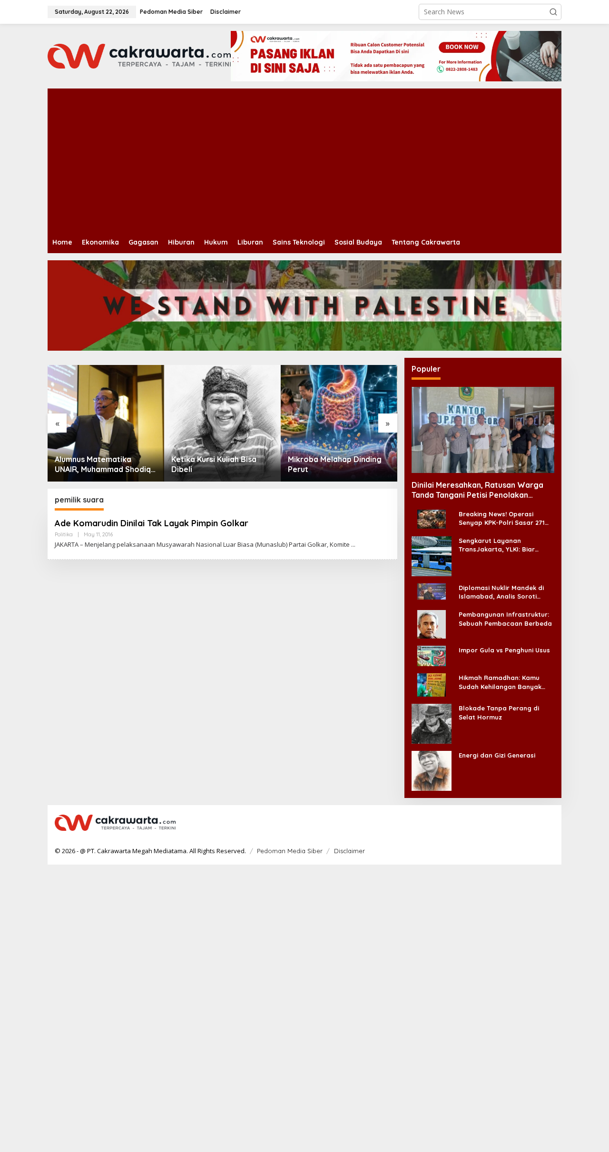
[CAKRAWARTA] (139, 55)
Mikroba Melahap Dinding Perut (335, 464)
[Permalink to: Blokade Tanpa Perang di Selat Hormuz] (432, 723)
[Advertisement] (285, 1007)
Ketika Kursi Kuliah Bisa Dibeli (213, 464)
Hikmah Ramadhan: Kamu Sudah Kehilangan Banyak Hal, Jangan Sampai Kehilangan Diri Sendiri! (500, 682)
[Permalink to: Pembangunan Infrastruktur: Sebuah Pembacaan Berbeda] (431, 623)
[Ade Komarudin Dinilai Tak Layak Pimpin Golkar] (353, 545)
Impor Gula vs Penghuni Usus (504, 650)
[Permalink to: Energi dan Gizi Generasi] (432, 770)
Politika (64, 534)
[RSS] (548, 823)
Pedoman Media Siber (290, 851)
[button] (553, 12)
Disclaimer (349, 851)
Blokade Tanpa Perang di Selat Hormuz (499, 712)
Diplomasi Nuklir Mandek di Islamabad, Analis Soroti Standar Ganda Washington (503, 592)
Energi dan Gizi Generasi (497, 755)
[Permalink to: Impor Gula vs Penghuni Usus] (431, 655)
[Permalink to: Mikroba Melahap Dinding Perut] (339, 423)
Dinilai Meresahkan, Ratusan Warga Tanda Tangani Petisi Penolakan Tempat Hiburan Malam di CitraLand (477, 490)
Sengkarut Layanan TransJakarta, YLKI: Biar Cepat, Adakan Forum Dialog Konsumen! (504, 545)
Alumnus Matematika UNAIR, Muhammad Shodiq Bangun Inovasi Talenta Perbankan (103, 464)
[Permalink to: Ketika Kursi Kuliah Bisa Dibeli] (222, 423)
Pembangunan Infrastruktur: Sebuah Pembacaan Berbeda (505, 618)
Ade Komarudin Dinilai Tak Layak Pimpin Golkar (151, 523)
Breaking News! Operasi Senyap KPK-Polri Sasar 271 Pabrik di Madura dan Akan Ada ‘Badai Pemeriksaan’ (502, 518)
